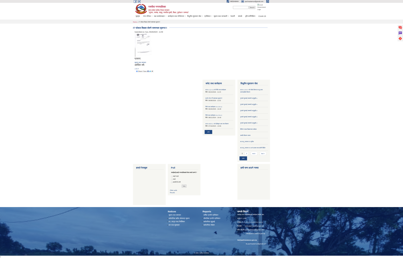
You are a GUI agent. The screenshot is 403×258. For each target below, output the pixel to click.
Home (135, 22)
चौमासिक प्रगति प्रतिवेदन (211, 218)
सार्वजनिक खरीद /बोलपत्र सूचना (179, 218)
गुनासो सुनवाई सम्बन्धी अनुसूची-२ (248, 123)
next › (254, 153)
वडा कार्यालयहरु (159, 16)
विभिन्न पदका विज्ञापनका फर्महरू (248, 129)
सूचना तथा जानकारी (220, 16)
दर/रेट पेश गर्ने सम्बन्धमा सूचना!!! (213, 98)
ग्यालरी (232, 16)
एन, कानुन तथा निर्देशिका (177, 222)
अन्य (208, 132)
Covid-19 (262, 16)
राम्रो (174, 179)
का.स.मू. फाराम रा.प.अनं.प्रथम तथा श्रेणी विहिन (252, 148)
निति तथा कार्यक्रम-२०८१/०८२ (213, 115)
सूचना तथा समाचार (140, 62)
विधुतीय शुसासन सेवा (194, 16)
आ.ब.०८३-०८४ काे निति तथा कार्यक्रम (215, 90)
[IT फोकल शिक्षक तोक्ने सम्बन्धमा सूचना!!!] (143, 45)
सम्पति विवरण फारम (245, 135)
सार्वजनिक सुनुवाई (209, 222)
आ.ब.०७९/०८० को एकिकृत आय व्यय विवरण (217, 124)
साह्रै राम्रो (176, 176)
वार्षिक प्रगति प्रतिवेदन (210, 215)
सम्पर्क (240, 16)
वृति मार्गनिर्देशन (250, 16)
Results (172, 192)
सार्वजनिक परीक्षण (209, 225)
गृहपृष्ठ (138, 16)
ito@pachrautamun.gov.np (247, 240)
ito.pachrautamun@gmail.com (256, 244)
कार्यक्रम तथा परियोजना (176, 16)
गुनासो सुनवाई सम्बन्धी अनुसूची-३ (248, 117)
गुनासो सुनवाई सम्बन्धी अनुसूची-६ (248, 98)
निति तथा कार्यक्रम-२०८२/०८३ (213, 107)
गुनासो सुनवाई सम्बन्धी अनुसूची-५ (248, 104)
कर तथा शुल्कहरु (174, 225)
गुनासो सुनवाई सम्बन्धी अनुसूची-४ (248, 110)
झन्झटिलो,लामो (177, 182)
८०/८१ (137, 69)
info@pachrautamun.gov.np (255, 233)
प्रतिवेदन (207, 16)
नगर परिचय (147, 16)
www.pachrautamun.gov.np (254, 226)
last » (263, 153)
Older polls (173, 190)
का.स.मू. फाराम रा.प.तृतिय (247, 141)
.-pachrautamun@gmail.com (254, 230)
